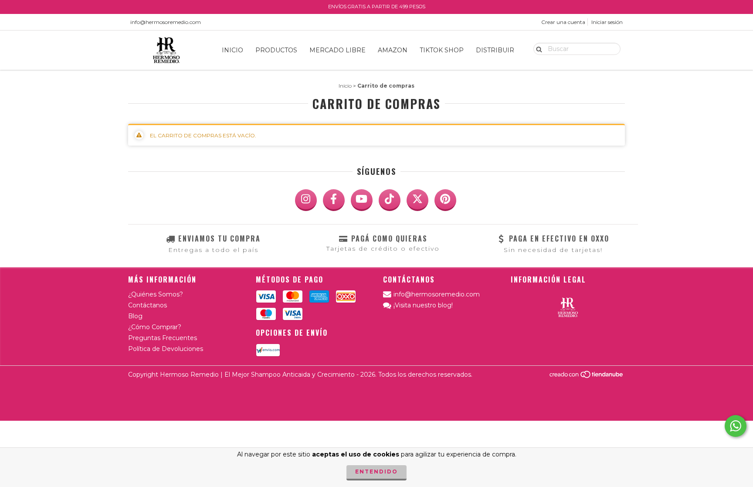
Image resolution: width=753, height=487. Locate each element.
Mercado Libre (337, 50)
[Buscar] (537, 48)
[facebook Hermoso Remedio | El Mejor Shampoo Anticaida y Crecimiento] (334, 200)
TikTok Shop (442, 50)
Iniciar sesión (607, 22)
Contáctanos (147, 305)
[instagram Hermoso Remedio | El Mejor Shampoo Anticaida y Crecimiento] (306, 200)
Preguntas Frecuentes (162, 338)
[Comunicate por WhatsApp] (735, 426)
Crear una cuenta (563, 22)
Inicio (232, 50)
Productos (276, 50)
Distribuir (495, 50)
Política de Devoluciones (165, 349)
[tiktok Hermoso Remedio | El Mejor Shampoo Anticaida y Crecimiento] (389, 200)
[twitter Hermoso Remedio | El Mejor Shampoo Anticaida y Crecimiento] (417, 200)
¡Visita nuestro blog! (423, 305)
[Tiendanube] (587, 376)
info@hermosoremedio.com (165, 22)
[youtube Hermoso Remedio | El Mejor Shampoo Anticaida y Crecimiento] (362, 200)
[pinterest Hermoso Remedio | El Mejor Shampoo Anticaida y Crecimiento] (445, 200)
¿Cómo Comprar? (154, 327)
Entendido (376, 471)
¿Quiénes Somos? (155, 294)
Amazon (392, 50)
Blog (135, 316)
